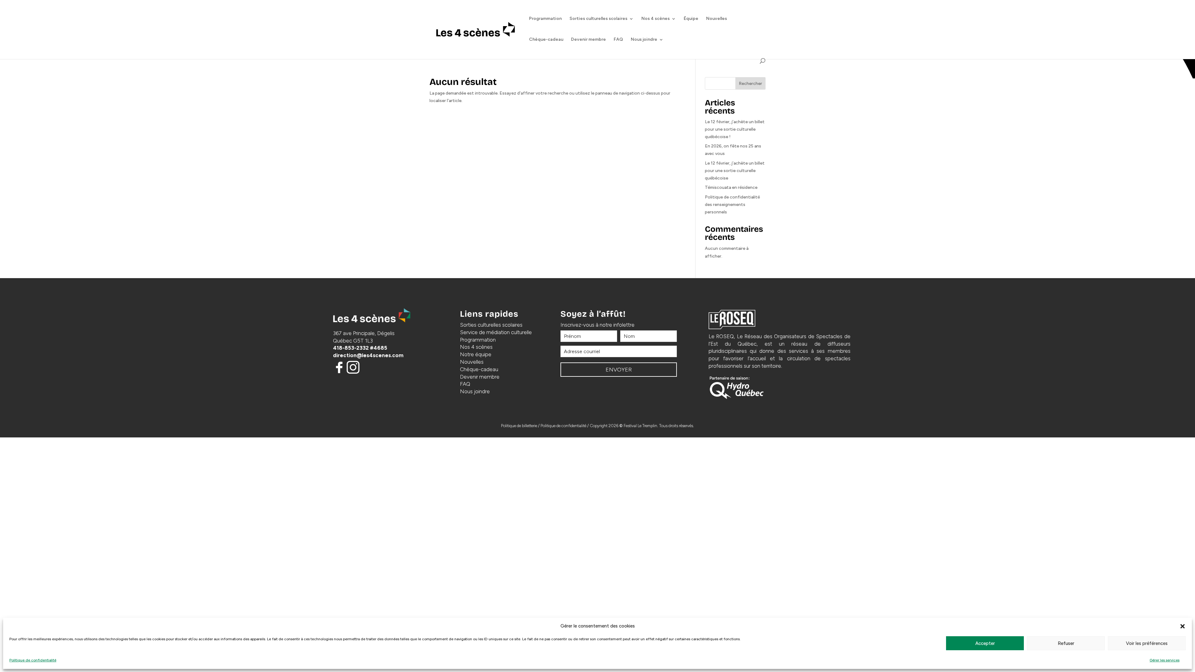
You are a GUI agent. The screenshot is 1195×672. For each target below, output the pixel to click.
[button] (1182, 626)
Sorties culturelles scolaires (598, 18)
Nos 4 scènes (655, 18)
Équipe (691, 18)
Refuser (1066, 643)
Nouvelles (716, 18)
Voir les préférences (1147, 643)
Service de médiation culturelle (496, 332)
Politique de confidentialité (32, 660)
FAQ (618, 39)
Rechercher (750, 83)
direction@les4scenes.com (368, 355)
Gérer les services (1164, 660)
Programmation (545, 18)
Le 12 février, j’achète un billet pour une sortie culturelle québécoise (735, 171)
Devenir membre (588, 39)
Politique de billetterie (519, 425)
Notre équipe (475, 354)
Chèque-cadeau (546, 39)
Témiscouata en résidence (731, 187)
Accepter (985, 643)
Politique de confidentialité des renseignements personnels (732, 204)
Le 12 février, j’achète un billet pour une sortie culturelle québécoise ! (735, 129)
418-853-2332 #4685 (360, 348)
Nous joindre (644, 39)
